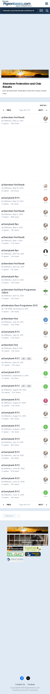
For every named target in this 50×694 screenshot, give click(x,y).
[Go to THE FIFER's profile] (45, 291)
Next (41, 110)
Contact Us (20, 684)
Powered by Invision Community (25, 690)
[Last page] (46, 110)
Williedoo (8, 121)
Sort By (43, 105)
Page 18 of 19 (25, 110)
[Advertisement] (25, 40)
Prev (9, 110)
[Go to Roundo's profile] (45, 199)
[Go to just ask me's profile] (45, 320)
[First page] (3, 110)
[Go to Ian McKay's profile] (45, 373)
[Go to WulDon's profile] (45, 186)
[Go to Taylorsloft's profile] (45, 401)
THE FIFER (8, 309)
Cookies (31, 684)
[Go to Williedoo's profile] (45, 118)
